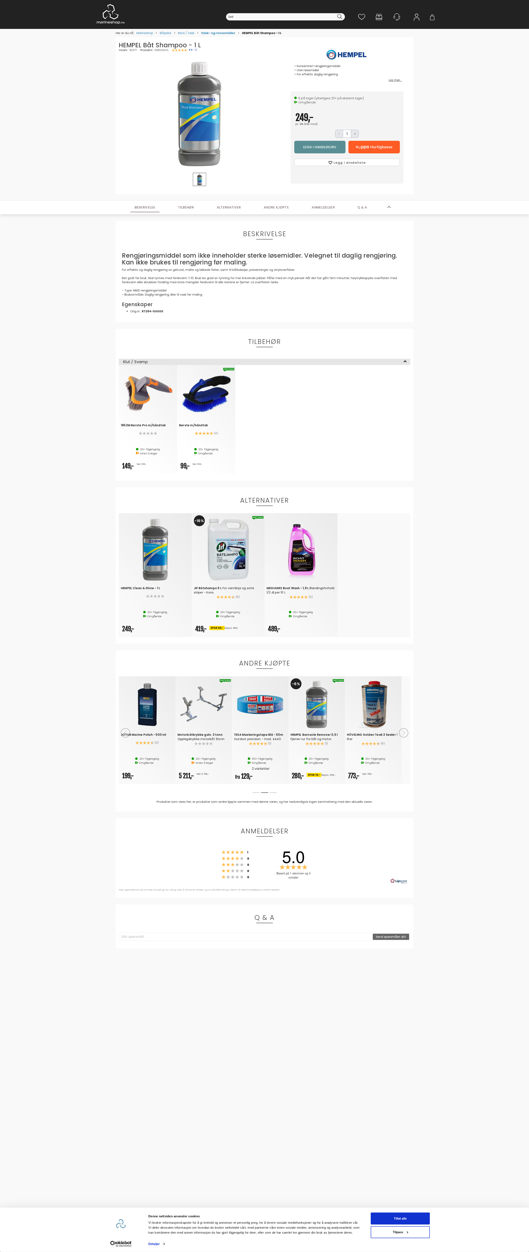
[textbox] (246, 937)
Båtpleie (165, 33)
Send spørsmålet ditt (391, 937)
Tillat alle (400, 1218)
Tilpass (398, 1232)
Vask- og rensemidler (218, 33)
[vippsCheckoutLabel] (374, 147)
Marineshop (144, 33)
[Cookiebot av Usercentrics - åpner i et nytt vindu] (121, 1244)
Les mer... (395, 80)
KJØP (320, 147)
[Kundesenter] (397, 17)
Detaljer (154, 1244)
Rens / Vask (186, 33)
